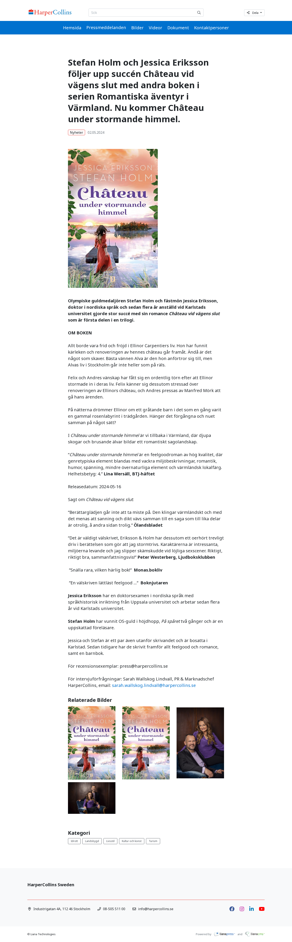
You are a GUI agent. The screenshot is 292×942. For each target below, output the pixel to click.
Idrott (74, 841)
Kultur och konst (132, 841)
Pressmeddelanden (106, 27)
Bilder (137, 28)
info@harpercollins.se (155, 909)
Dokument (178, 28)
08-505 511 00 (114, 909)
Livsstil (110, 841)
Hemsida (72, 28)
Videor (155, 28)
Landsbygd (92, 841)
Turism (153, 841)
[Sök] (199, 13)
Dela (255, 13)
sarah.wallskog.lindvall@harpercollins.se (154, 685)
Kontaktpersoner (211, 28)
